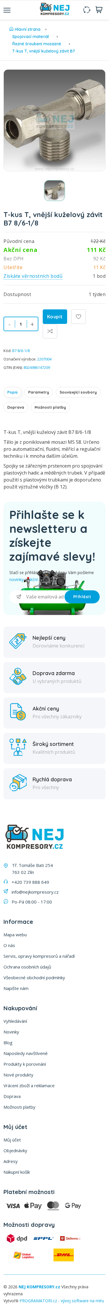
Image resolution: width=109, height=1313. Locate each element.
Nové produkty (18, 1075)
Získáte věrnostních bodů (32, 276)
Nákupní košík (16, 1172)
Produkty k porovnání (24, 1064)
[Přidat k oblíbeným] (78, 316)
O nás (9, 945)
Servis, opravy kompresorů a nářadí (39, 956)
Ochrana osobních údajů (27, 967)
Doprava (15, 407)
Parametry (38, 392)
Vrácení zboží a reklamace (29, 1085)
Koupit (55, 317)
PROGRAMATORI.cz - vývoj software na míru (61, 1300)
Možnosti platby (50, 407)
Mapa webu (15, 934)
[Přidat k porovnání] (50, 331)
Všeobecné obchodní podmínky (34, 977)
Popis (12, 392)
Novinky (11, 1032)
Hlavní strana (27, 29)
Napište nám (15, 988)
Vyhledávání (15, 1021)
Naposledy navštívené (25, 1053)
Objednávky (15, 1150)
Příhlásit (82, 596)
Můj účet (12, 1140)
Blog (7, 1042)
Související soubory (78, 392)
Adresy (10, 1161)
